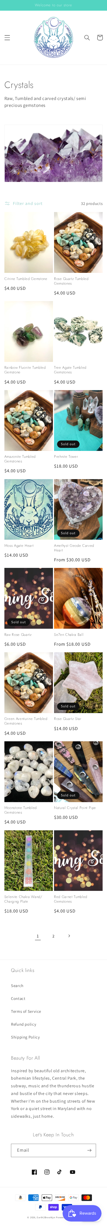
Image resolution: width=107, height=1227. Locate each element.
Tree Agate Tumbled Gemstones (70, 370)
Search (17, 985)
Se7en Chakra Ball (68, 635)
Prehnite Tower (66, 456)
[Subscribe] (89, 1150)
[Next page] (69, 936)
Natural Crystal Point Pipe (75, 808)
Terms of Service (26, 1011)
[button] (7, 37)
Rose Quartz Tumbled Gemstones (71, 281)
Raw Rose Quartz (18, 635)
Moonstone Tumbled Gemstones (20, 810)
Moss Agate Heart (19, 546)
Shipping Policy (25, 1037)
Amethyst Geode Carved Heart (74, 548)
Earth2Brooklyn (46, 1217)
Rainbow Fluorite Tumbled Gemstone (25, 370)
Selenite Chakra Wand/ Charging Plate (23, 899)
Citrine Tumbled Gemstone (25, 279)
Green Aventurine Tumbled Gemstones (25, 721)
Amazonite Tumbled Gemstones (20, 459)
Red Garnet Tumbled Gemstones (70, 899)
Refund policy (23, 1024)
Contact (18, 998)
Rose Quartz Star (67, 719)
